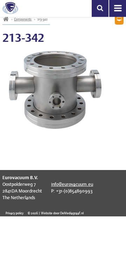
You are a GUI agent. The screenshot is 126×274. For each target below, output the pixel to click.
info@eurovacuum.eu (72, 184)
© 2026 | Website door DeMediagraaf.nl (56, 213)
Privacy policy (14, 213)
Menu (117, 8)
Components (22, 19)
